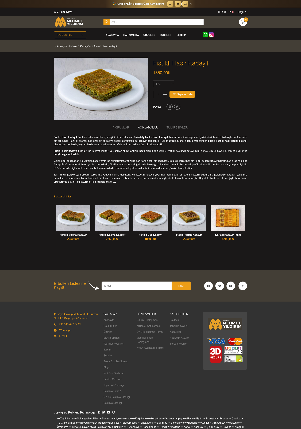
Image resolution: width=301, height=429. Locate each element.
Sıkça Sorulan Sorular (115, 361)
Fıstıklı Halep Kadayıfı (189, 234)
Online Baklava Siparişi (116, 396)
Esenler (223, 418)
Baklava (174, 319)
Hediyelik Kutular (179, 337)
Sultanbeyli (133, 426)
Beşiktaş (114, 422)
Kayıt (68, 11)
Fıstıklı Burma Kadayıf (73, 234)
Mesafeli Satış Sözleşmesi (145, 339)
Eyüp (199, 418)
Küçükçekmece (123, 418)
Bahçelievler (178, 422)
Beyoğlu (85, 422)
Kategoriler (65, 34)
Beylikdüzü (99, 422)
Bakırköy (162, 422)
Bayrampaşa (129, 422)
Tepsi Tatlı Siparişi (113, 385)
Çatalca (236, 418)
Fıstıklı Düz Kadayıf (150, 234)
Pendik (164, 426)
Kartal (187, 426)
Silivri (95, 418)
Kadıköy (198, 426)
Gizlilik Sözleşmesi (147, 319)
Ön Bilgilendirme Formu (150, 331)
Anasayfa (112, 35)
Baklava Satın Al (112, 390)
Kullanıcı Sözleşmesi (148, 325)
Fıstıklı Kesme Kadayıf (111, 234)
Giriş (59, 11)
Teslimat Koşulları (113, 343)
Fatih (190, 418)
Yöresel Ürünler (178, 343)
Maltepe (175, 426)
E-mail (63, 335)
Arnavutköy (219, 422)
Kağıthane (141, 418)
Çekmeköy (213, 426)
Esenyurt (211, 418)
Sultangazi (83, 418)
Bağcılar (193, 422)
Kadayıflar (85, 46)
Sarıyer (106, 418)
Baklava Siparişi (112, 402)
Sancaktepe (149, 426)
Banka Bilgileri (111, 337)
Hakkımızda (131, 35)
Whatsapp (65, 330)
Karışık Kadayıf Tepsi (228, 234)
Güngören (155, 418)
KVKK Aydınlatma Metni (150, 347)
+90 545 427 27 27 (70, 324)
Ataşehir (239, 426)
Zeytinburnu (67, 418)
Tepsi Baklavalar (179, 325)
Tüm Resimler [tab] (177, 127)
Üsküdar (234, 422)
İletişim (181, 35)
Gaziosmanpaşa (174, 418)
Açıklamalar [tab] (148, 127)
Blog (106, 367)
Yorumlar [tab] (121, 127)
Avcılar (205, 422)
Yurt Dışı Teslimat (113, 373)
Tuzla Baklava (80, 426)
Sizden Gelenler (112, 379)
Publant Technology (81, 412)
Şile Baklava (116, 426)
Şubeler (165, 35)
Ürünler (149, 35)
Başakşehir (147, 422)
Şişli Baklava (98, 426)
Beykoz (227, 426)
